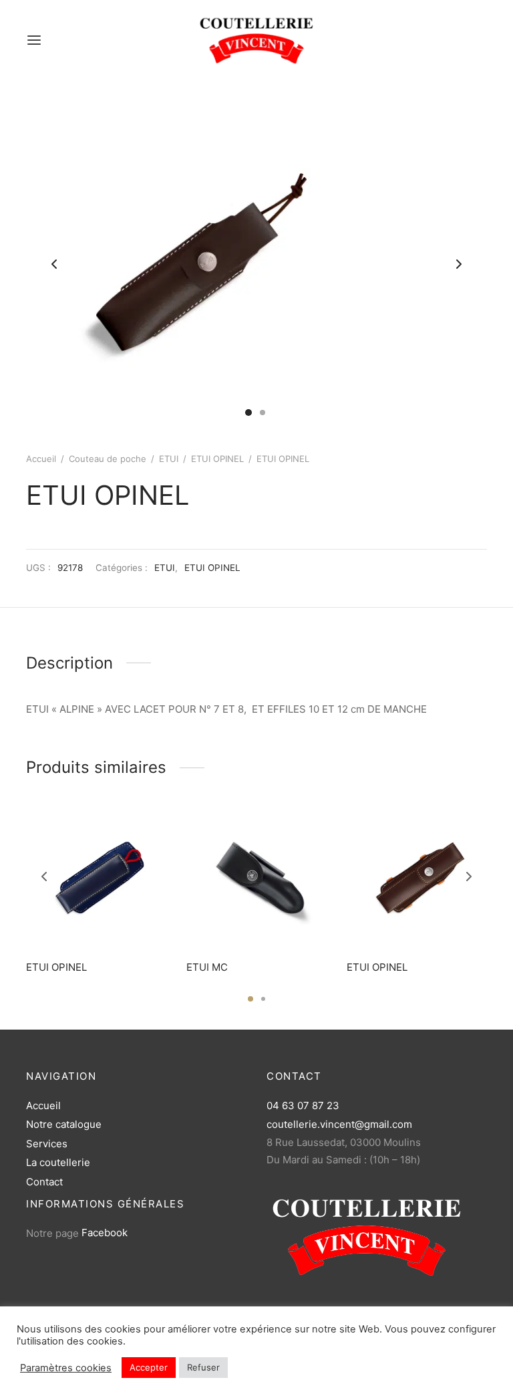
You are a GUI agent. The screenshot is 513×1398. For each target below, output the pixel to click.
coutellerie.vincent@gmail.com (339, 1124)
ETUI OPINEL (217, 458)
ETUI (168, 458)
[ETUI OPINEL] (96, 878)
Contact (44, 1181)
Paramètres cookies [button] (66, 1368)
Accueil (41, 458)
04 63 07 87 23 (303, 1105)
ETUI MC (207, 967)
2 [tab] (263, 999)
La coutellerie (58, 1162)
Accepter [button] (149, 1367)
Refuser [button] (203, 1367)
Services (46, 1143)
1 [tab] (250, 999)
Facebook (104, 1232)
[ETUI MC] (256, 878)
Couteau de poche (107, 458)
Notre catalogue (64, 1124)
